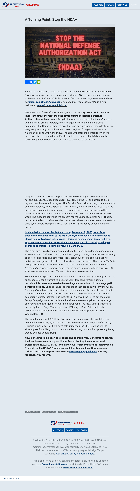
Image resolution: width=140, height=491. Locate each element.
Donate (110, 5)
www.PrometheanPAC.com (52, 105)
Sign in (133, 5)
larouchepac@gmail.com (83, 351)
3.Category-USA (49, 412)
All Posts (98, 5)
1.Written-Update (32, 412)
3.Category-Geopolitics (68, 412)
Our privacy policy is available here (75, 453)
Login (17, 478)
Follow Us (122, 5)
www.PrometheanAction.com (44, 102)
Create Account (7, 478)
